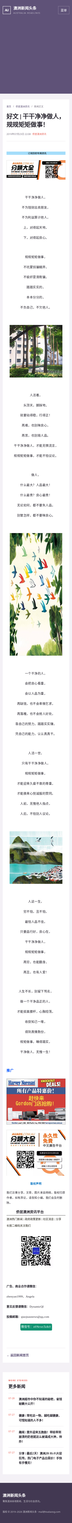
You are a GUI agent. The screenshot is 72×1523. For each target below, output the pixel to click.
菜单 (64, 10)
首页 (9, 106)
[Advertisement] (36, 58)
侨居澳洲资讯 (23, 106)
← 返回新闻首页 (18, 1355)
